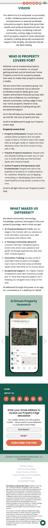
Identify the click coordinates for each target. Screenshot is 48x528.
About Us (9, 393)
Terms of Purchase (26, 469)
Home (7, 389)
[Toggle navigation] (45, 3)
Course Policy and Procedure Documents (26, 476)
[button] (43, 523)
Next (42, 336)
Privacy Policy (26, 466)
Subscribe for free (24, 443)
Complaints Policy (26, 481)
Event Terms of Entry (26, 472)
